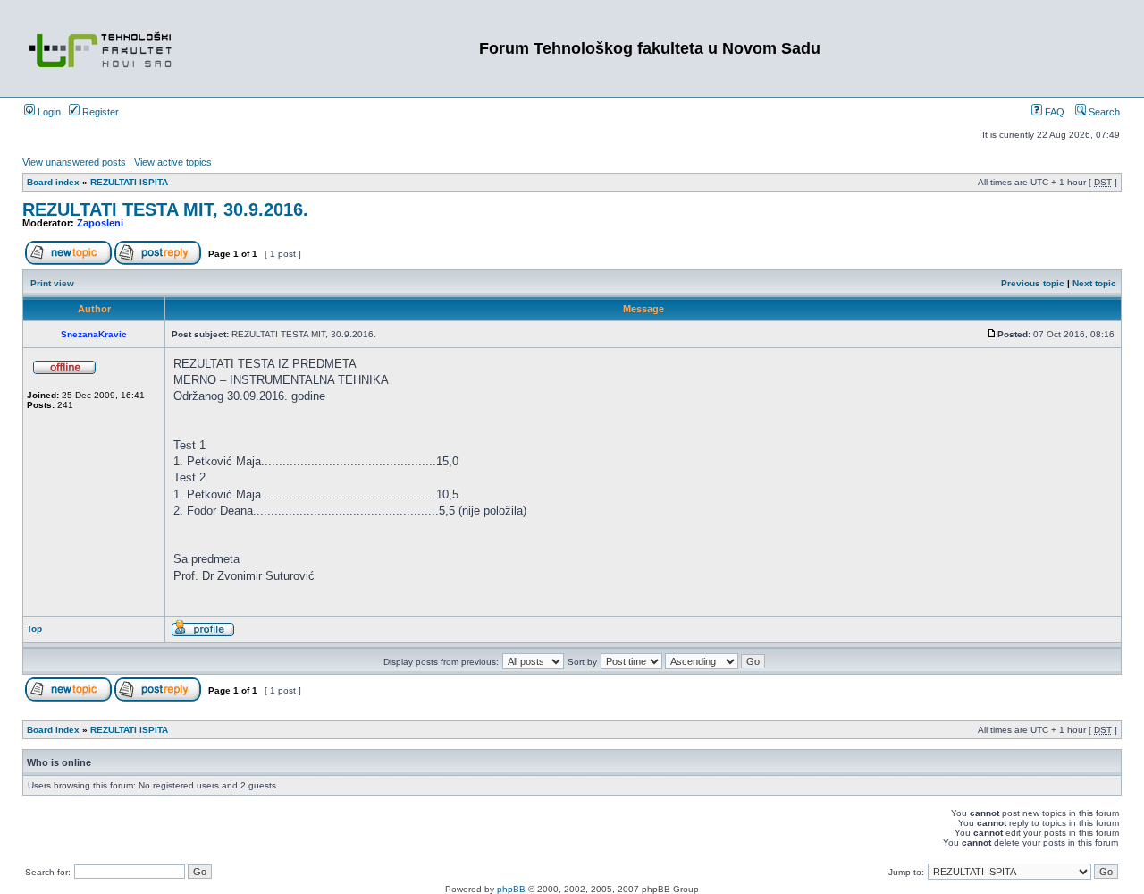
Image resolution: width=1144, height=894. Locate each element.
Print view (52, 283)
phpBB (511, 889)
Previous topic (1032, 283)
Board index (53, 182)
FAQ (1053, 111)
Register (99, 111)
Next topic (1094, 283)
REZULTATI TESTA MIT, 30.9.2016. (165, 209)
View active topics (173, 162)
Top (34, 629)
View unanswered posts (74, 162)
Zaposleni (100, 222)
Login (48, 111)
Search (1103, 111)
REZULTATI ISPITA (129, 182)
